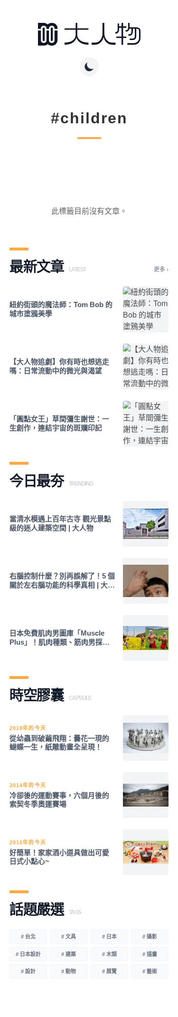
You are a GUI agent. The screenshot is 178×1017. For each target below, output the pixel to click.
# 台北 (28, 936)
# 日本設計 (28, 954)
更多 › (161, 269)
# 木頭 (109, 954)
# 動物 (68, 971)
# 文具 (68, 936)
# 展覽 (109, 971)
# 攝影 (149, 936)
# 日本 (109, 936)
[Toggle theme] (89, 66)
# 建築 (68, 954)
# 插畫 (149, 954)
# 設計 (28, 971)
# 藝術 (149, 971)
